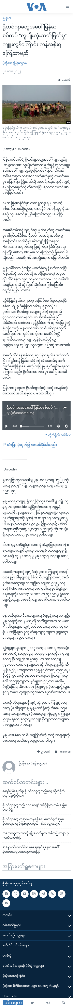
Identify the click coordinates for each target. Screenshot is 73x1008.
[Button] (64, 80)
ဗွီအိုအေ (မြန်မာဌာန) (14, 63)
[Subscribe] (6, 903)
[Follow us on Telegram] (43, 894)
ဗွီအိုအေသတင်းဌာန (22, 413)
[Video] (33, 1003)
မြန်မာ (6, 18)
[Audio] (48, 1003)
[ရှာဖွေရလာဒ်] (64, 1003)
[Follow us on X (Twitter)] (15, 894)
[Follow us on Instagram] (34, 894)
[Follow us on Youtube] (25, 894)
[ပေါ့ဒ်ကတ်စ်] (61, 894)
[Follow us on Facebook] (6, 894)
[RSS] (52, 894)
